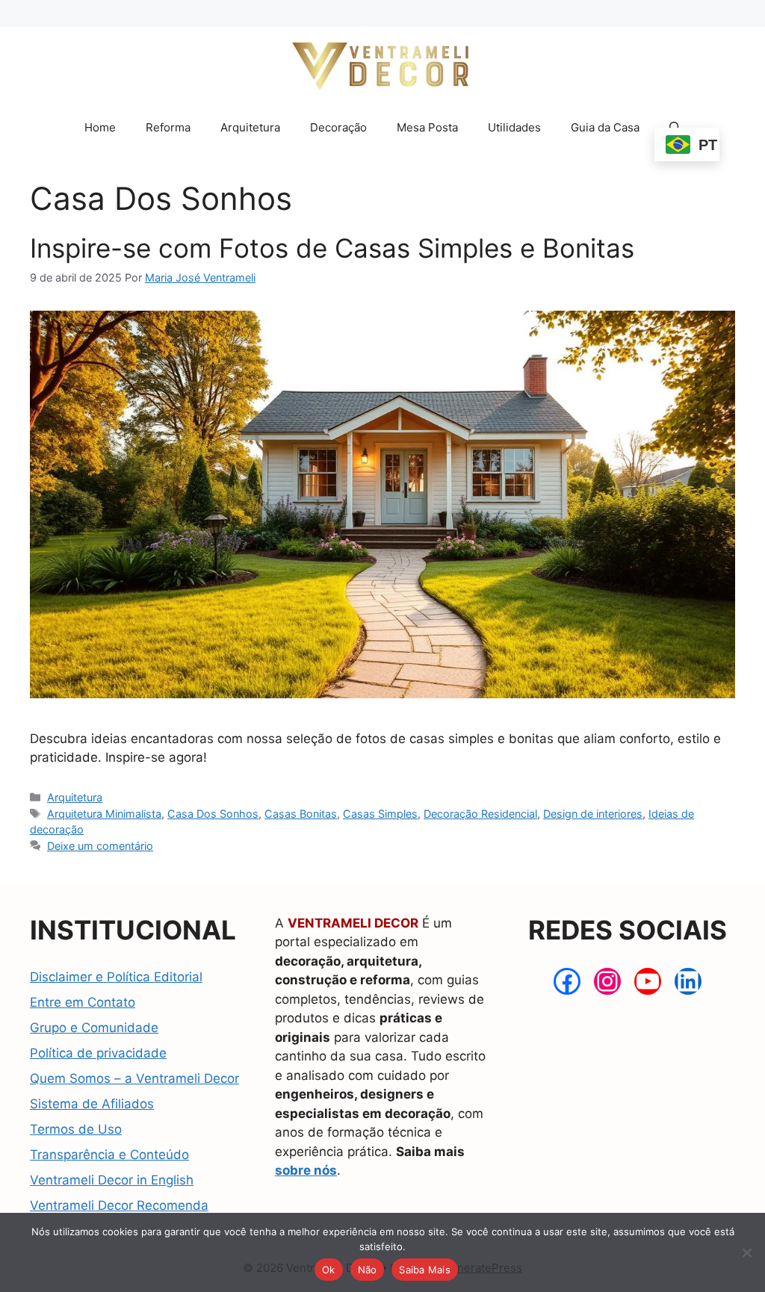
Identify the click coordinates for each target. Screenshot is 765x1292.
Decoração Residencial (480, 813)
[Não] (746, 1252)
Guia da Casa (605, 127)
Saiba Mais (424, 1270)
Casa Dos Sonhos (212, 813)
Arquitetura (250, 127)
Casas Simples (380, 813)
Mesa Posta (427, 127)
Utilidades (514, 127)
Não (367, 1270)
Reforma (168, 127)
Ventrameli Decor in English (111, 1180)
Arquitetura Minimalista (104, 813)
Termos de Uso (76, 1129)
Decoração (338, 127)
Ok (328, 1270)
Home (100, 127)
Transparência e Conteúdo (109, 1154)
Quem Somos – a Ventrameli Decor (134, 1078)
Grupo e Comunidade (94, 1027)
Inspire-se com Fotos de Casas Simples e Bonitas (332, 248)
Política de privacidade (98, 1053)
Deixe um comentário (100, 845)
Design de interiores (592, 813)
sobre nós (306, 1170)
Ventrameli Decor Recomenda (119, 1205)
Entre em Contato (82, 1002)
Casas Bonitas (300, 813)
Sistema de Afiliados (92, 1103)
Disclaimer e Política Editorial (116, 976)
